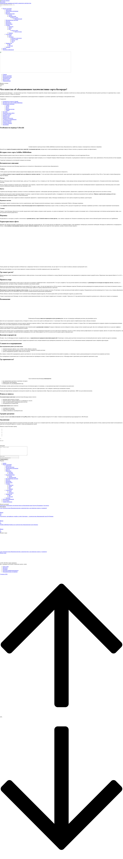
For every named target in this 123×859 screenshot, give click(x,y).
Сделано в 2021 (4, 574)
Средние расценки (7, 123)
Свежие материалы (7, 501)
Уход (12, 42)
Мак (10, 44)
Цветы (7, 107)
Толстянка (11, 36)
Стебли (7, 105)
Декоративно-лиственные (12, 11)
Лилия (10, 27)
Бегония (11, 472)
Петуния (11, 45)
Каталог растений (7, 8)
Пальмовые (8, 22)
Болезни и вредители (16, 38)
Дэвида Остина (18, 31)
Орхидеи (8, 21)
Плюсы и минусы (7, 122)
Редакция (5, 569)
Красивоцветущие (10, 13)
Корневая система (10, 109)
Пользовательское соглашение (10, 571)
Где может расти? (7, 114)
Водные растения (10, 467)
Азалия (10, 15)
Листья (13, 40)
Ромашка (11, 33)
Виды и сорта (14, 17)
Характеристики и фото (8, 113)
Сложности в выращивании (9, 119)
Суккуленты (9, 34)
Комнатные (8, 471)
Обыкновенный (18, 18)
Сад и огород (6, 500)
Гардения (11, 473)
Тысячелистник (12, 16)
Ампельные (8, 9)
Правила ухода (6, 115)
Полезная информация (8, 49)
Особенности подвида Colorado (10, 101)
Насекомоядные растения (12, 20)
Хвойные (8, 47)
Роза (10, 29)
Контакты (5, 567)
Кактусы (8, 12)
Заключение (6, 124)
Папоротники (9, 24)
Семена (7, 110)
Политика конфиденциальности (10, 570)
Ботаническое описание (8, 104)
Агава (10, 35)
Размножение (6, 116)
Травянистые (9, 43)
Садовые (8, 25)
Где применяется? (7, 120)
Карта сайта (6, 566)
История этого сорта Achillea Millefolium (12, 102)
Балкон (4, 48)
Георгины (11, 26)
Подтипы (5, 111)
